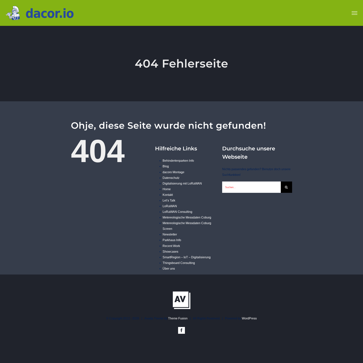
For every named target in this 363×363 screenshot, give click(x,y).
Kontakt (168, 194)
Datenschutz (171, 177)
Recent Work (171, 246)
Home (167, 189)
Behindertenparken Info (178, 160)
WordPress (249, 318)
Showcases (170, 251)
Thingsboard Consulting (179, 263)
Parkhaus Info (172, 240)
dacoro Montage (173, 172)
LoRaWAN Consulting (177, 211)
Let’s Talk (169, 200)
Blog (166, 166)
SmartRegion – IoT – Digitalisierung (187, 257)
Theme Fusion (178, 318)
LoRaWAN (170, 206)
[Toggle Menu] (354, 13)
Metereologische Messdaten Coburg (187, 217)
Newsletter (170, 234)
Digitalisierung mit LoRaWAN (182, 183)
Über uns (169, 268)
